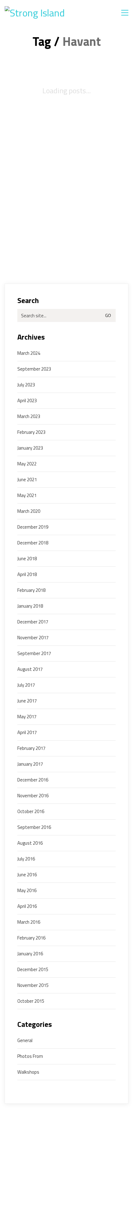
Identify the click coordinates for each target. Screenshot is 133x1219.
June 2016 (27, 875)
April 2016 (27, 906)
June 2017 (27, 701)
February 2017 (31, 748)
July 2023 (26, 385)
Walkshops (28, 1072)
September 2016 (34, 827)
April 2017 (27, 732)
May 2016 (26, 890)
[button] (124, 12)
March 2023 (28, 416)
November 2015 (33, 985)
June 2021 (27, 480)
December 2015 (32, 969)
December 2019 (32, 527)
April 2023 (27, 401)
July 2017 (26, 685)
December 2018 (32, 543)
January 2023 (30, 448)
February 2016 (31, 938)
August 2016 (30, 843)
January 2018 (30, 606)
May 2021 (26, 495)
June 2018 (27, 559)
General (24, 1040)
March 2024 (28, 353)
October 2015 (30, 1001)
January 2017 (30, 764)
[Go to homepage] (43, 12)
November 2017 (33, 638)
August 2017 (30, 669)
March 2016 (28, 922)
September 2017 (34, 653)
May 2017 (26, 717)
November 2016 (33, 796)
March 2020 (28, 511)
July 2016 (26, 859)
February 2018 (31, 590)
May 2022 (26, 464)
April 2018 (27, 574)
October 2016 (30, 811)
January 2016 (30, 954)
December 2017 (32, 622)
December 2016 (32, 780)
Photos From (30, 1056)
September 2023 (34, 369)
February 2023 (31, 432)
